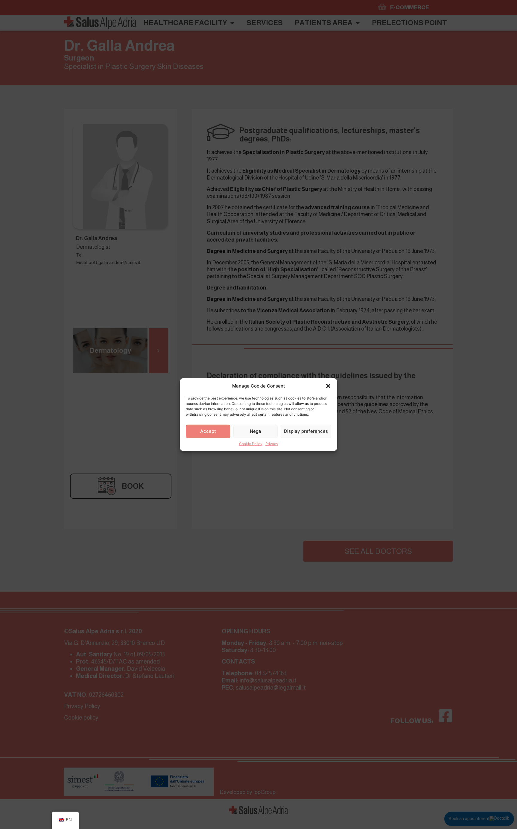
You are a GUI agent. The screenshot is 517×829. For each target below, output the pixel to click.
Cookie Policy (250, 443)
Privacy (271, 443)
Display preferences (306, 431)
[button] (328, 386)
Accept (208, 431)
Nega (255, 431)
